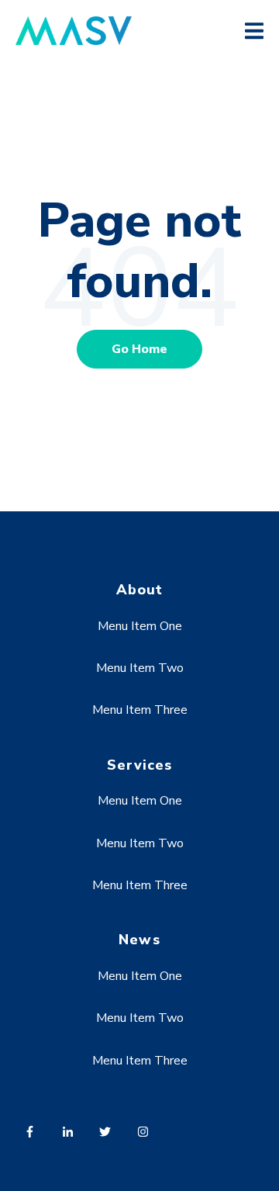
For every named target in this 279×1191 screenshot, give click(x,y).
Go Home (139, 349)
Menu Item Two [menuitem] (140, 668)
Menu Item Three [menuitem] (140, 709)
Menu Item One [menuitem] (140, 626)
